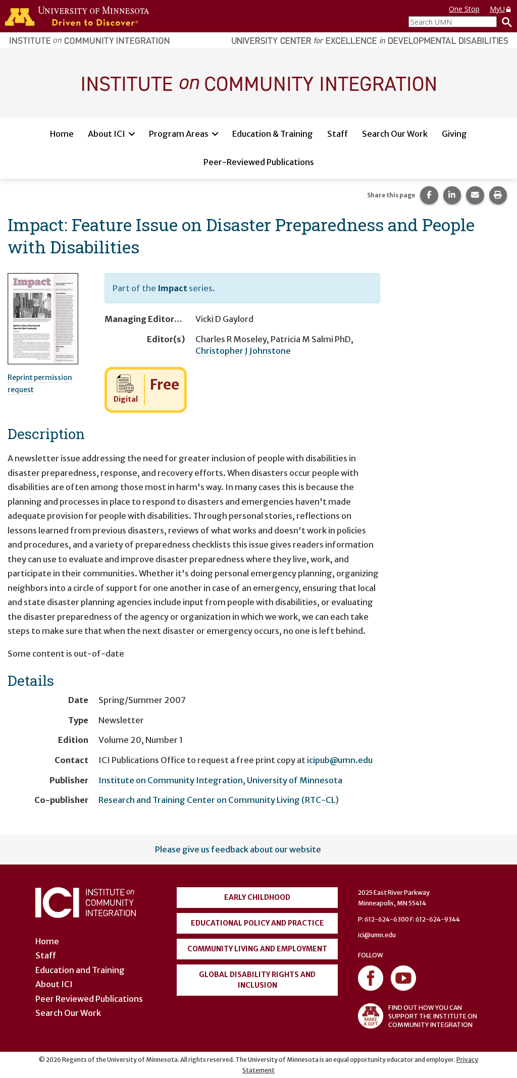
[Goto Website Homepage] (258, 82)
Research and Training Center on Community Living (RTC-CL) (218, 800)
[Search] (504, 21)
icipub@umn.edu (340, 760)
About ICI (106, 134)
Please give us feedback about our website (238, 849)
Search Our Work (395, 134)
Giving (454, 134)
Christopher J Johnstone (243, 351)
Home (62, 134)
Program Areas (179, 134)
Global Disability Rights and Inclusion (257, 980)
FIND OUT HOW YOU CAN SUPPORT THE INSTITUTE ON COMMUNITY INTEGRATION (432, 1016)
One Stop (464, 9)
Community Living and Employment (257, 948)
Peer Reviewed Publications (89, 999)
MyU (497, 9)
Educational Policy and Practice (257, 923)
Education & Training (272, 134)
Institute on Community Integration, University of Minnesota (220, 780)
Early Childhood (257, 897)
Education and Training (80, 970)
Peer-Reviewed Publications (258, 162)
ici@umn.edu (377, 935)
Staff (337, 134)
